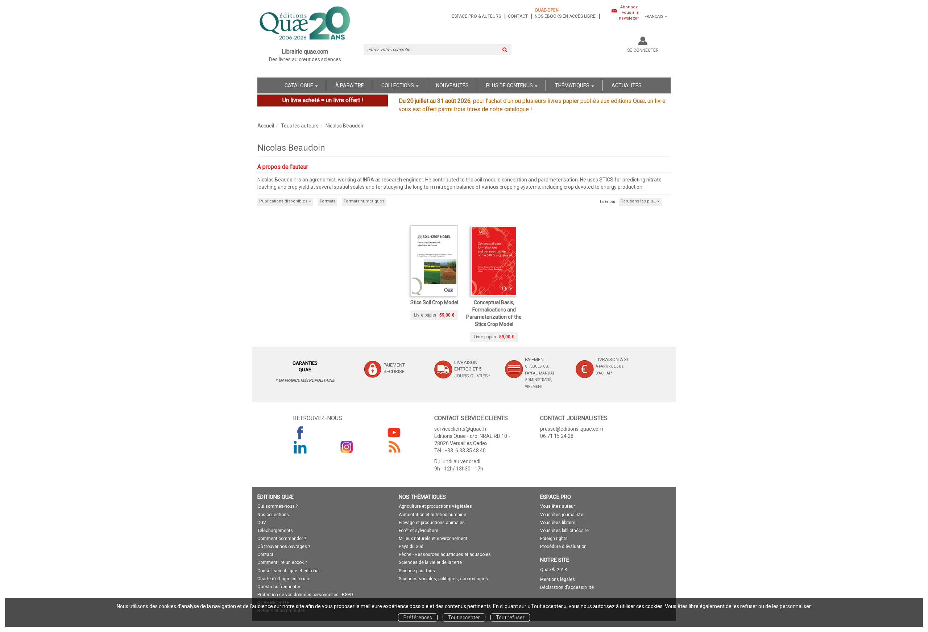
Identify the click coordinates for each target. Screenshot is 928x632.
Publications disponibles (283, 201)
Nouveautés (452, 85)
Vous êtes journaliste (561, 514)
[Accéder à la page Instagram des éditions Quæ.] (347, 447)
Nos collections (273, 514)
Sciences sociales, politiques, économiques (443, 578)
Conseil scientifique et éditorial (288, 570)
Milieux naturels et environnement (433, 538)
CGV (261, 522)
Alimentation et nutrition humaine (432, 514)
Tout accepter (464, 617)
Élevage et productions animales (432, 522)
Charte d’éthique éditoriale (283, 578)
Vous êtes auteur (557, 506)
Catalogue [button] (299, 85)
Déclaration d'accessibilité (567, 587)
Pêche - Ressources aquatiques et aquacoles (445, 554)
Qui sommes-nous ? (277, 506)
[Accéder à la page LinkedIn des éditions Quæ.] (300, 447)
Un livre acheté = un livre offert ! (322, 100)
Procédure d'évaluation (563, 546)
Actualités (627, 85)
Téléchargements (275, 530)
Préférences (417, 617)
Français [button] (653, 16)
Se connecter (643, 50)
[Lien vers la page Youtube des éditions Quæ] (394, 432)
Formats (327, 201)
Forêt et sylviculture (418, 530)
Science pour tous (417, 570)
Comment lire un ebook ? (282, 562)
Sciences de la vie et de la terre (430, 562)
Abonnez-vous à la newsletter (629, 13)
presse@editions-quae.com (571, 429)
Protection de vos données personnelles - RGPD (305, 594)
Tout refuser (510, 617)
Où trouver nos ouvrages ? (283, 546)
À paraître (349, 85)
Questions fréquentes (279, 586)
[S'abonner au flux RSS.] (394, 447)
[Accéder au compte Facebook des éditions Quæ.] (300, 432)
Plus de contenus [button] (510, 85)
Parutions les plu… (639, 201)
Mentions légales (557, 579)
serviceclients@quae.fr (460, 429)
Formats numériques (364, 201)
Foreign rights (554, 538)
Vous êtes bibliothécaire (564, 530)
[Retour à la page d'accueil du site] (305, 23)
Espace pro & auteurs (476, 16)
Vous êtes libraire (557, 522)
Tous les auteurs (300, 126)
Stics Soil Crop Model (434, 302)
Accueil (265, 126)
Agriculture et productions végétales (435, 506)
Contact (518, 16)
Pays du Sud (411, 546)
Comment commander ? (281, 538)
